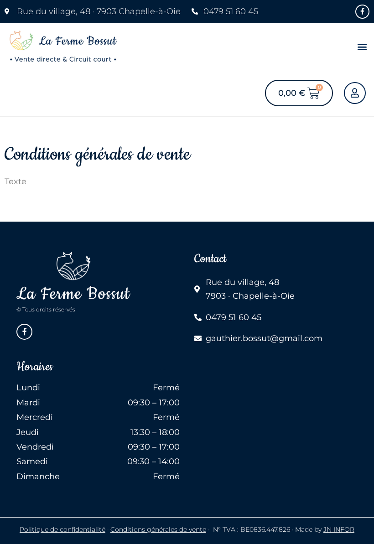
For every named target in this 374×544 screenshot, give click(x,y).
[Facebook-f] (362, 12)
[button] (361, 46)
